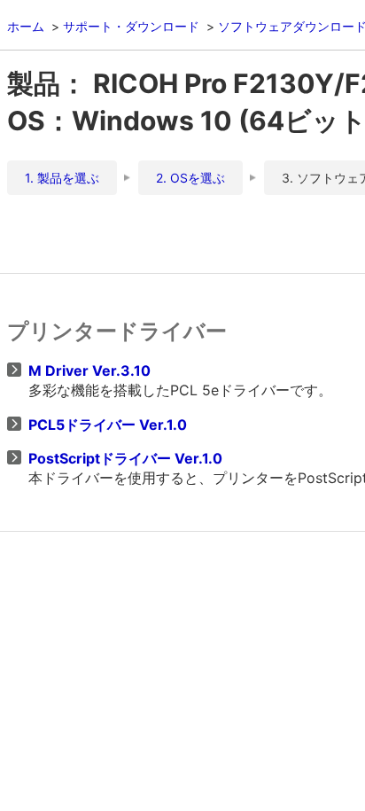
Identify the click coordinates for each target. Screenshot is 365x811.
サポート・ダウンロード (131, 26)
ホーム (25, 26)
